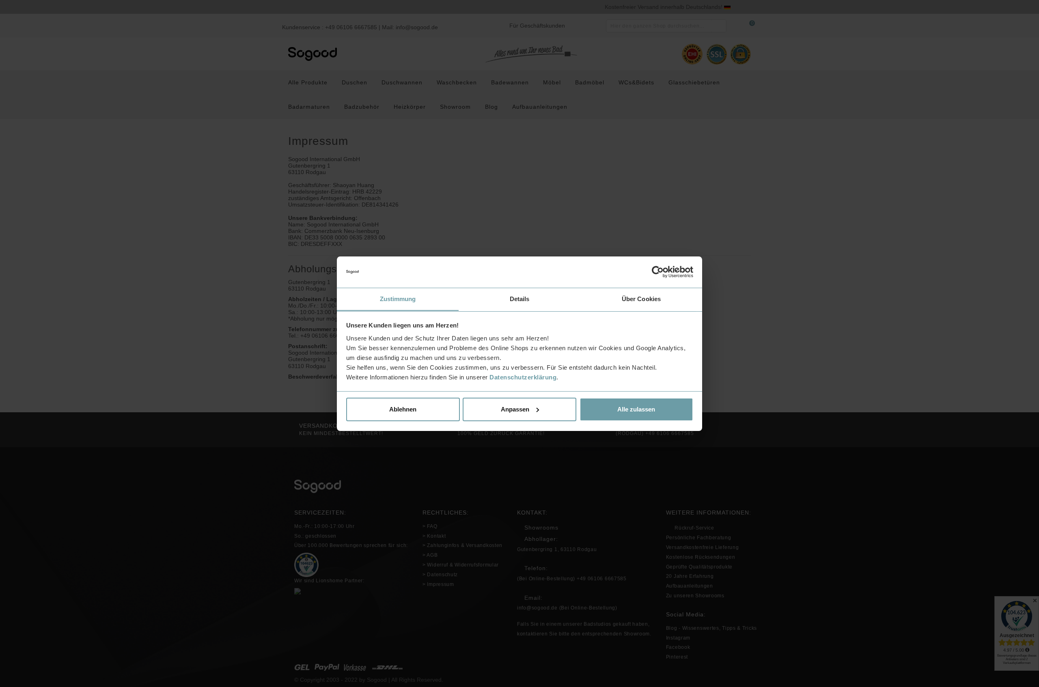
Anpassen (515, 409)
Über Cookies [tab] (641, 298)
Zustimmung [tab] (398, 298)
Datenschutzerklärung (522, 376)
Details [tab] (520, 298)
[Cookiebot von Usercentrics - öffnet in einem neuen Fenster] (657, 272)
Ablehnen (402, 409)
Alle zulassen (636, 409)
